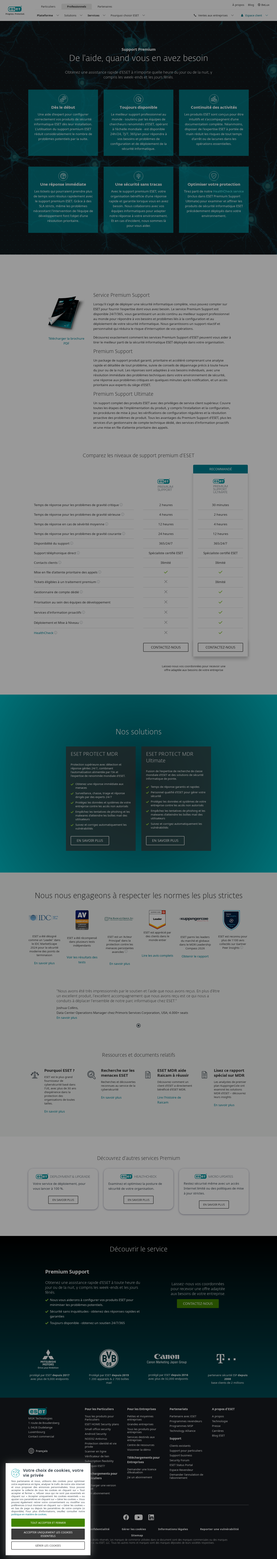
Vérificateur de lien (97, 1456)
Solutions (70, 15)
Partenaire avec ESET (183, 1416)
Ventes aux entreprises (213, 15)
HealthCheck (43, 633)
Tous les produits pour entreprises (141, 1430)
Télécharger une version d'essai (100, 1486)
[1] (138, 1025)
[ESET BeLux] (37, 1411)
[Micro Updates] (214, 1178)
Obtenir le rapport (195, 956)
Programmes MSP (181, 1426)
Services (93, 15)
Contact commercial (41, 1436)
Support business (181, 1455)
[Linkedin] (151, 1519)
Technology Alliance (182, 1431)
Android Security (95, 1434)
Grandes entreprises (140, 1424)
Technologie (220, 1421)
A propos (218, 1416)
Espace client (253, 15)
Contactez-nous (166, 647)
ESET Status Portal (181, 1465)
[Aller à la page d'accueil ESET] (15, 10)
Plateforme (45, 15)
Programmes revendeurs (186, 1421)
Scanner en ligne (95, 1451)
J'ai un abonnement (97, 1493)
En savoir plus (90, 840)
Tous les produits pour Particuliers (99, 1417)
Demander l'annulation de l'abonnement (186, 1476)
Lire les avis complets (157, 955)
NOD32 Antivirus (96, 1438)
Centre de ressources (140, 1445)
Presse (216, 1426)
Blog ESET (218, 1435)
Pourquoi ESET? (95, 1466)
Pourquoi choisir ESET (125, 15)
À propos (238, 5)
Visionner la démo (139, 1449)
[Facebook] (126, 1519)
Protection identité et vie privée (100, 1444)
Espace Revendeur (181, 1470)
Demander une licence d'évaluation (141, 1470)
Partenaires (105, 6)
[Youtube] (139, 1519)
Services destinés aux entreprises (141, 1438)
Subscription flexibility (99, 1461)
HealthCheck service (228, 191)
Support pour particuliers (186, 1450)
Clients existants (180, 1445)
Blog (251, 5)
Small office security (98, 1429)
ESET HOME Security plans (102, 1424)
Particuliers (48, 6)
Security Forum (179, 1460)
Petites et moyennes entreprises (140, 1417)
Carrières (218, 1431)
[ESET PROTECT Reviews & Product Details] (157, 928)
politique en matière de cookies (28, 1514)
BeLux (265, 5)
